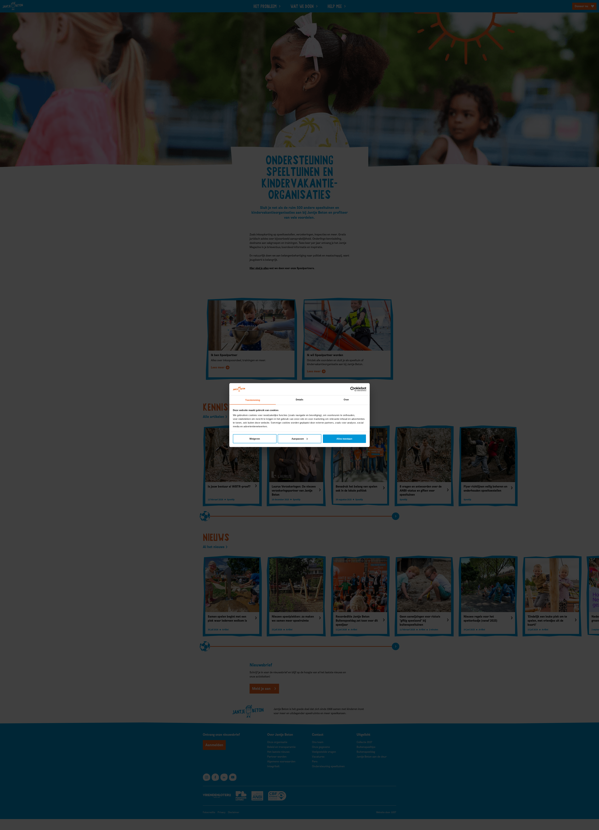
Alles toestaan (344, 438)
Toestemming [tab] (252, 400)
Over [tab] (346, 399)
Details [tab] (299, 399)
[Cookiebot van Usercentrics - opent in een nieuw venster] (352, 389)
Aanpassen (298, 438)
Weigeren (254, 438)
